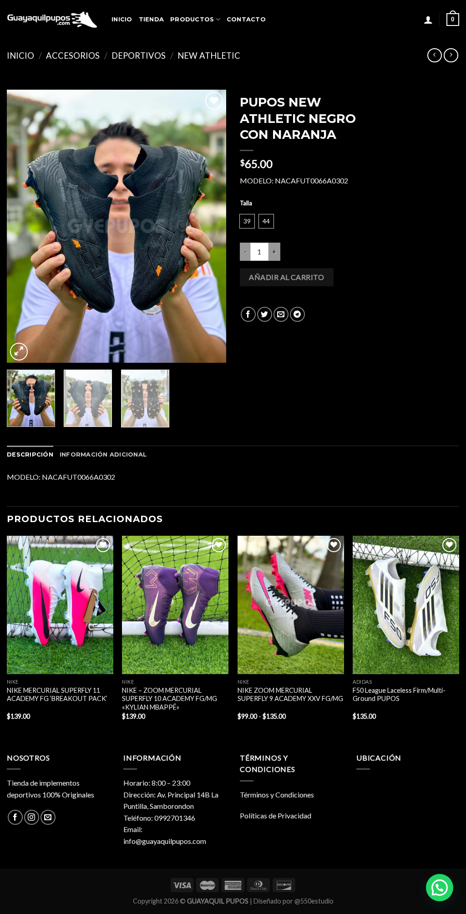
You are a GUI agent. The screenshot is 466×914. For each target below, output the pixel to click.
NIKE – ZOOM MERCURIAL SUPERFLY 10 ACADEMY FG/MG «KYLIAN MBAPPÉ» (169, 698)
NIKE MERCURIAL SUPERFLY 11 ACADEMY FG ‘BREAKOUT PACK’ (57, 694)
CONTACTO (246, 19)
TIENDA (151, 19)
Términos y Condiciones (277, 794)
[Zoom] (19, 352)
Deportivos (138, 56)
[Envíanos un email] (48, 817)
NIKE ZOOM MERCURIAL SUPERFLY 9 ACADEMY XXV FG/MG (290, 694)
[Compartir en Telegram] (297, 314)
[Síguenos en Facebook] (15, 817)
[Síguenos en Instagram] (31, 817)
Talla (246, 203)
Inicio (20, 56)
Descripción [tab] (30, 454)
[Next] (210, 226)
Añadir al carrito (286, 277)
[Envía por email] (281, 314)
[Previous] (23, 226)
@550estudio (314, 901)
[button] (439, 887)
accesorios (73, 56)
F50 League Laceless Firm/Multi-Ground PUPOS (399, 694)
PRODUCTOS (192, 19)
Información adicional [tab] (103, 454)
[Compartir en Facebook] (248, 314)
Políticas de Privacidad (275, 815)
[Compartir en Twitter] (264, 314)
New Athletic (208, 56)
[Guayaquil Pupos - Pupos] (52, 19)
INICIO (121, 19)
